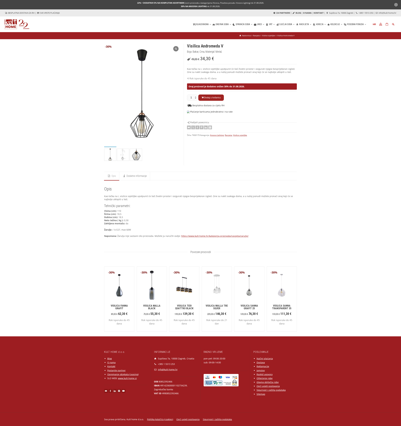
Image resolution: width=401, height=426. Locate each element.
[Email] (189, 127)
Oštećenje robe (265, 378)
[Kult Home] (17, 24)
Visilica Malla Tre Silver (217, 307)
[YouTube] (123, 391)
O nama (111, 362)
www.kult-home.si (127, 378)
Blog (109, 358)
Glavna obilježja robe (268, 382)
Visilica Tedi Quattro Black (184, 307)
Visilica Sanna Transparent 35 (281, 307)
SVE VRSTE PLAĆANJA (50, 12)
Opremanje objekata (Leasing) (123, 374)
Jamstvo (261, 370)
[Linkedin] (206, 127)
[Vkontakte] (210, 127)
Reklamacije (263, 366)
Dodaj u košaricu (212, 97)
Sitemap (261, 394)
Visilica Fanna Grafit (119, 307)
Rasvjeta (228, 135)
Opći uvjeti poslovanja (268, 386)
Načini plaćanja (265, 358)
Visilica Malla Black (151, 307)
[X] (193, 127)
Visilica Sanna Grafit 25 (249, 307)
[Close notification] (396, 5)
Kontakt (111, 366)
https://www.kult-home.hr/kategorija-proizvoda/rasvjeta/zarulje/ (214, 235)
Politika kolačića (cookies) (160, 419)
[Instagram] (119, 391)
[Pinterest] (201, 127)
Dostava (261, 362)
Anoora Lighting (217, 135)
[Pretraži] (393, 24)
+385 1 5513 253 (365, 12)
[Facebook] (197, 127)
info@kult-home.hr (387, 12)
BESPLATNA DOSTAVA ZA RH (21, 12)
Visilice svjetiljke (240, 135)
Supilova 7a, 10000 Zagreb (341, 12)
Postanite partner (116, 370)
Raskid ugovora (265, 374)
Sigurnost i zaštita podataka (271, 390)
